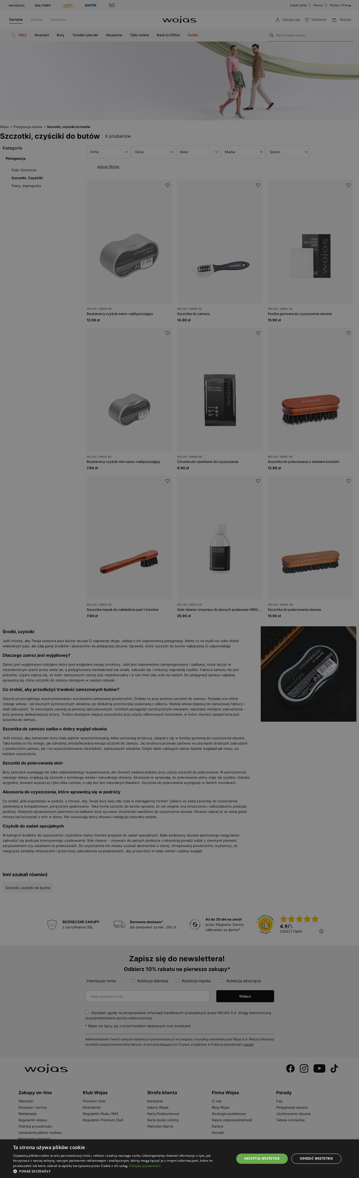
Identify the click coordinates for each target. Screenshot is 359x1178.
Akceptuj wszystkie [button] (262, 1158)
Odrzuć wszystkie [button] (316, 1158)
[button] (120, 1171)
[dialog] (179, 589)
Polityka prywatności (145, 1166)
